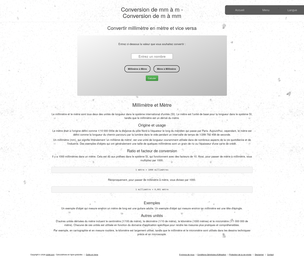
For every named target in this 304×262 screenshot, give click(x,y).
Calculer (152, 78)
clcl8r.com (50, 254)
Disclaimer (259, 254)
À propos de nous (186, 254)
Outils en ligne (92, 254)
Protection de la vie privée (240, 254)
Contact (270, 254)
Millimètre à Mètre (137, 68)
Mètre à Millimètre (166, 68)
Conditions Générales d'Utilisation (211, 254)
